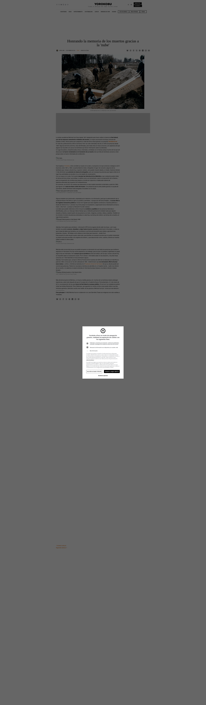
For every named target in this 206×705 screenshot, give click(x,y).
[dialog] (103, 352)
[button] (103, 351)
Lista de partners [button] (90, 360)
